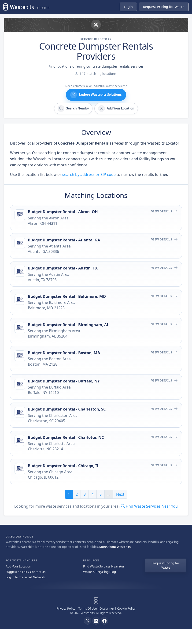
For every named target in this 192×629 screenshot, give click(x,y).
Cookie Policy (126, 608)
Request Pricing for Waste (165, 565)
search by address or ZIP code (89, 174)
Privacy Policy (65, 608)
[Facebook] (104, 621)
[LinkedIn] (96, 621)
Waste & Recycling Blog (99, 572)
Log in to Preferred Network (25, 577)
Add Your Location (18, 566)
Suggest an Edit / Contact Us (25, 572)
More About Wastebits (115, 547)
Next (120, 494)
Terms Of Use (87, 608)
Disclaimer (107, 608)
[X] (87, 621)
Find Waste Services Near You (103, 566)
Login (128, 6)
